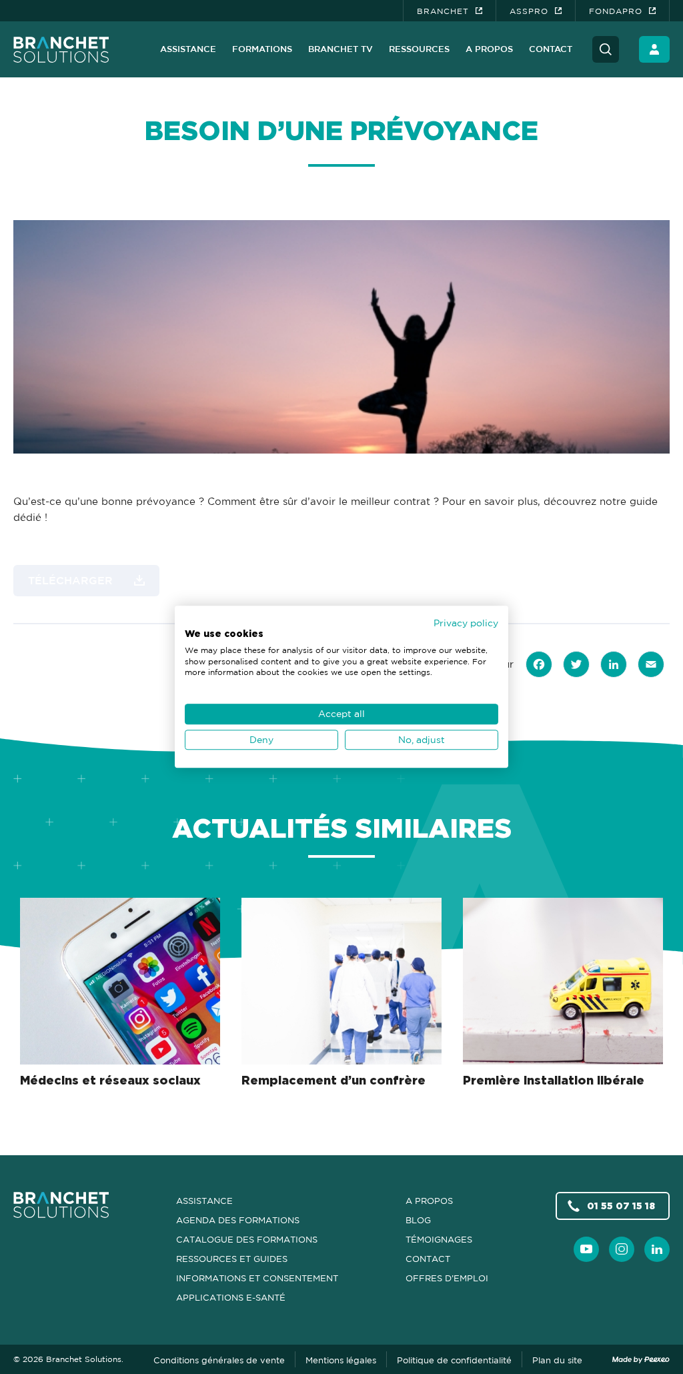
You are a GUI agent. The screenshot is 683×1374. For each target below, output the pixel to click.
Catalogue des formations (246, 1239)
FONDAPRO (615, 11)
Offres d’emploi (447, 1278)
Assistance (188, 48)
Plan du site (557, 1360)
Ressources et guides (231, 1258)
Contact (550, 48)
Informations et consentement (257, 1278)
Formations (262, 48)
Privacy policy (466, 623)
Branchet (443, 11)
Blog (418, 1220)
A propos (489, 48)
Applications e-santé (230, 1297)
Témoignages (439, 1239)
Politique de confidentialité (454, 1360)
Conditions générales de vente (219, 1360)
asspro (529, 11)
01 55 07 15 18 (621, 1206)
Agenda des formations (237, 1220)
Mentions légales (340, 1360)
